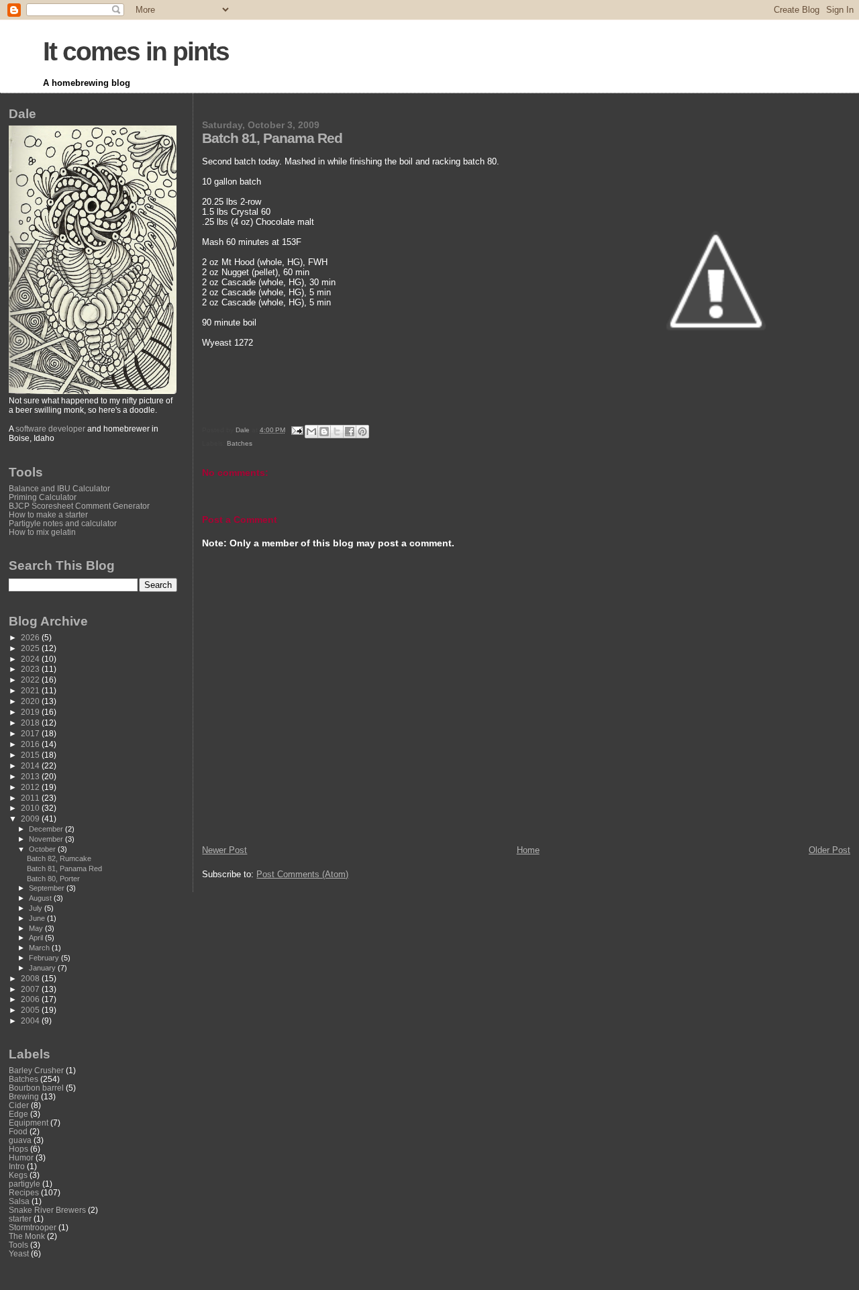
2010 (31, 807)
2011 (31, 797)
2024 (31, 658)
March (40, 948)
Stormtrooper (32, 1227)
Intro (17, 1166)
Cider (19, 1105)
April (37, 938)
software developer (50, 429)
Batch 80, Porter (53, 879)
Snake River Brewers (47, 1209)
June (38, 918)
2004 (31, 1020)
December (47, 829)
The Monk (27, 1236)
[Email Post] (296, 430)
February (45, 958)
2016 (31, 744)
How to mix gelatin (42, 532)
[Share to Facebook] (349, 431)
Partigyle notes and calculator (63, 523)
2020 (31, 701)
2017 (31, 733)
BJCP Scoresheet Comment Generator (79, 505)
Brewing (24, 1096)
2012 (31, 787)
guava (20, 1140)
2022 (31, 679)
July (36, 908)
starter (20, 1218)
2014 (31, 765)
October (43, 849)
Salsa (19, 1201)
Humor (21, 1157)
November (47, 839)
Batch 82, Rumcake (59, 858)
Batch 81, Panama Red (64, 868)
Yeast (19, 1253)
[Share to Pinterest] (362, 431)
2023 (31, 668)
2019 (31, 711)
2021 (31, 690)
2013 (31, 776)
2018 (31, 722)
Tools (18, 1244)
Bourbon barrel (36, 1087)
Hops (18, 1148)
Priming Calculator (43, 497)
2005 (31, 1009)
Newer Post (224, 850)
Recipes (24, 1192)
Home (528, 850)
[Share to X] (337, 431)
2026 (31, 637)
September (47, 888)
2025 (31, 648)
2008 (31, 978)
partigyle (24, 1183)
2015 (31, 754)
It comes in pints (136, 51)
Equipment (28, 1122)
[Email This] (311, 431)
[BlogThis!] (324, 431)
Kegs (18, 1175)
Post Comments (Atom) (302, 874)
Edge (18, 1113)
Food (18, 1131)
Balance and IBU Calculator (59, 488)
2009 (31, 818)
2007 (31, 989)
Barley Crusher (36, 1070)
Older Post (829, 850)
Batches (239, 443)
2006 (31, 999)
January (43, 968)
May (37, 928)
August (41, 898)
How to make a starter (48, 514)
